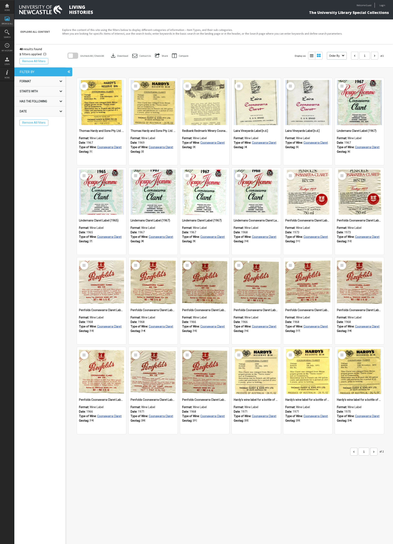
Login (7, 64)
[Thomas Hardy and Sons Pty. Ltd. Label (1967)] (101, 102)
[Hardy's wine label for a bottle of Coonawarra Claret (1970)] (359, 371)
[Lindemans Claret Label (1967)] (359, 102)
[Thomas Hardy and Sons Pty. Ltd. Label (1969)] (153, 102)
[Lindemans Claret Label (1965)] (101, 192)
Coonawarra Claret (109, 147)
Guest (369, 5)
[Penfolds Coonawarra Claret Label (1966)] (204, 281)
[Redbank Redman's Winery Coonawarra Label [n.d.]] (204, 102)
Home (7, 10)
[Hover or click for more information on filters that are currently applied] (44, 54)
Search (7, 37)
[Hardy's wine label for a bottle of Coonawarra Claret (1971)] (256, 371)
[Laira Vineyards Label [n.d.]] (256, 102)
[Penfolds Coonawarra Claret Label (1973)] (307, 192)
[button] (141, 55)
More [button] (7, 77)
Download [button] (119, 56)
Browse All (7, 23)
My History (7, 50)
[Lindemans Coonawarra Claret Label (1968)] (256, 192)
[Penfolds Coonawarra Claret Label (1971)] (153, 371)
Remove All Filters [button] (33, 61)
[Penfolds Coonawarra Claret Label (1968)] (101, 281)
